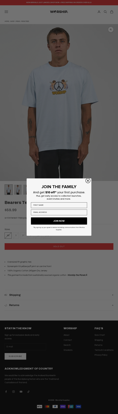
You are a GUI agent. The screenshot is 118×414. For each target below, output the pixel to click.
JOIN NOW (59, 221)
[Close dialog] (88, 180)
